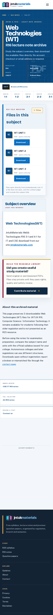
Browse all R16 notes (16, 87)
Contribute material (27, 290)
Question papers (10, 556)
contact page (9, 364)
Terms (5, 602)
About (5, 575)
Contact (6, 579)
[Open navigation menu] (47, 4)
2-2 (39, 96)
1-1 (5, 96)
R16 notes (15, 15)
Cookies (6, 597)
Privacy (5, 593)
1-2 (16, 96)
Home (4, 15)
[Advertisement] (26, 477)
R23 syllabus (8, 548)
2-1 (28, 96)
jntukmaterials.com (21, 245)
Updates (6, 571)
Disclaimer (7, 606)
